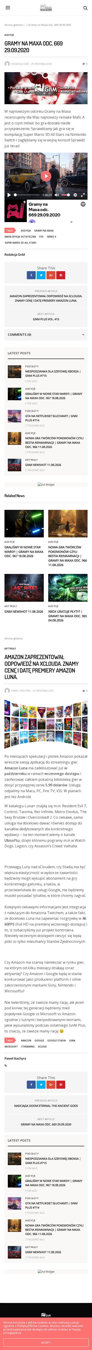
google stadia (56, 1040)
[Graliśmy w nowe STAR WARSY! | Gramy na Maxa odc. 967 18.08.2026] (14, 394)
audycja (26, 230)
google (39, 1040)
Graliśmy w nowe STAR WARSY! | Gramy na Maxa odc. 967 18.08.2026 (53, 396)
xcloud (42, 1046)
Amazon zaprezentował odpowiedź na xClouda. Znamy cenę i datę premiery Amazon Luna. (46, 298)
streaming (28, 1046)
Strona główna (13, 24)
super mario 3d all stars (20, 242)
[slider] (27, 195)
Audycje (9, 35)
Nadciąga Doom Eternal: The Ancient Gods (46, 1106)
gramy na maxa (44, 230)
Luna (72, 1040)
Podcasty (31, 366)
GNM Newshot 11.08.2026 (43, 465)
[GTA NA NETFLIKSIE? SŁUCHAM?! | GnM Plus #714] (14, 416)
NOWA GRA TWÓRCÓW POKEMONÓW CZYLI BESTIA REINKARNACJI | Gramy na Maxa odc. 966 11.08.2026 (54, 442)
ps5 (41, 236)
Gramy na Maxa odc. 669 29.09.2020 (46, 1124)
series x (51, 236)
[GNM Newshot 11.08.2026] (14, 465)
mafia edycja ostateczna (20, 236)
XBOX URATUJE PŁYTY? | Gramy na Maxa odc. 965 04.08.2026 (67, 616)
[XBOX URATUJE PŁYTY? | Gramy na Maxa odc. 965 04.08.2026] (68, 588)
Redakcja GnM (20, 63)
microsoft (11, 1046)
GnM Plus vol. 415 (46, 319)
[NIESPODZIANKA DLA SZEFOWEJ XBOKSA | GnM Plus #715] (14, 371)
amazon (26, 1040)
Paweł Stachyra (20, 690)
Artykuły (31, 460)
